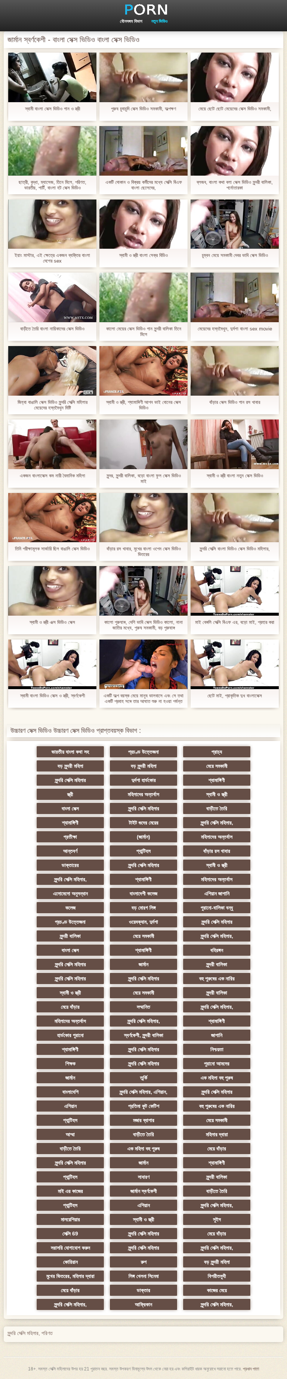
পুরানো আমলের (216, 1064)
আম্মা (70, 1134)
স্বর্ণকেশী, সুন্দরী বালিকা (143, 1035)
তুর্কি (143, 1078)
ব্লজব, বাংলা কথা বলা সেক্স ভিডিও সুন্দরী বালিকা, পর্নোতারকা (235, 185)
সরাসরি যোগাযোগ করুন (70, 1248)
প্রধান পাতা (251, 1369)
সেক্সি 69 (70, 1234)
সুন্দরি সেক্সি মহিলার (70, 780)
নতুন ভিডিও (159, 21)
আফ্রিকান (143, 1304)
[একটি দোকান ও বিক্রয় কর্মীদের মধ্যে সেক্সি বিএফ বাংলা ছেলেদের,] (143, 151)
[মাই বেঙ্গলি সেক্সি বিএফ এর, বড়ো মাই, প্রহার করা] (235, 591)
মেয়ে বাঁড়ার (70, 1007)
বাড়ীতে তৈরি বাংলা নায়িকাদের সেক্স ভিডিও (52, 329)
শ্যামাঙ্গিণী (217, 780)
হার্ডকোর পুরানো (70, 1035)
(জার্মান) (143, 837)
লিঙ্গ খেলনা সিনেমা (144, 1276)
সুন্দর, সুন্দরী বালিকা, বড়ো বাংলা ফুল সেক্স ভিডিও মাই (144, 478)
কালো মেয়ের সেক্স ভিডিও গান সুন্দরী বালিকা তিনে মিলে (143, 331)
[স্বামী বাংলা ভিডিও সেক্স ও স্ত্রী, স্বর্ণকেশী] (52, 664)
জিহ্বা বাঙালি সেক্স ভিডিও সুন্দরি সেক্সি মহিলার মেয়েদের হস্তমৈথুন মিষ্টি (52, 405)
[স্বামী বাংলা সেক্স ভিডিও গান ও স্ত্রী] (52, 77)
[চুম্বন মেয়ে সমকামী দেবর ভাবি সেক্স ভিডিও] (235, 224)
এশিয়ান (70, 1106)
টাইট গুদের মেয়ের (143, 823)
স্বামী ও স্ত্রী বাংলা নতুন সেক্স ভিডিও (235, 475)
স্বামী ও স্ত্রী (217, 794)
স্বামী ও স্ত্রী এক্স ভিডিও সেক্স (52, 622)
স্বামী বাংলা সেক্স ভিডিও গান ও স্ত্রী (52, 108)
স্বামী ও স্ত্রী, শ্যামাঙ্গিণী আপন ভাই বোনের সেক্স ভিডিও (143, 405)
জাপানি (216, 1035)
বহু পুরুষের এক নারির (217, 978)
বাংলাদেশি (70, 1092)
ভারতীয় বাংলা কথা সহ (70, 752)
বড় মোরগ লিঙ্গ (144, 908)
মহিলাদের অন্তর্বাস (143, 794)
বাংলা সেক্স (70, 808)
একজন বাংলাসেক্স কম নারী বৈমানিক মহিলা (52, 475)
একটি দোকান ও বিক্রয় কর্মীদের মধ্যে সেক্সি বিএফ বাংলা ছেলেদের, (143, 185)
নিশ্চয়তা (216, 1049)
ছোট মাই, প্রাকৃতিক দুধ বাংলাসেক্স (234, 695)
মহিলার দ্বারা (217, 1134)
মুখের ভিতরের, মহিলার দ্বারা (70, 1276)
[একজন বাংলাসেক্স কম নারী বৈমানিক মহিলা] (52, 444)
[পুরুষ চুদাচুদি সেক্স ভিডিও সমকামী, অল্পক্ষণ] (143, 77)
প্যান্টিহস (143, 851)
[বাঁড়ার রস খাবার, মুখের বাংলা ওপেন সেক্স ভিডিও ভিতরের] (143, 518)
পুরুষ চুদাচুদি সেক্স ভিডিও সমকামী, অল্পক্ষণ (143, 108)
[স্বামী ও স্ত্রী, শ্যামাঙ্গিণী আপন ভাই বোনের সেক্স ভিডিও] (143, 371)
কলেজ (70, 908)
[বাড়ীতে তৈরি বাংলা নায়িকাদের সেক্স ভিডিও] (52, 297)
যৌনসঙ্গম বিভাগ (131, 21)
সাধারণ (143, 1177)
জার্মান (143, 964)
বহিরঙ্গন (216, 950)
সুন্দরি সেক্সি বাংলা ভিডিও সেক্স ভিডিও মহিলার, (235, 549)
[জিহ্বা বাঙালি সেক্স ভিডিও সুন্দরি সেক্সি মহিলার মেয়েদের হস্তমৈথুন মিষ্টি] (52, 371)
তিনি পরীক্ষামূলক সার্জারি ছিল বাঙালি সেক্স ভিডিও (52, 549)
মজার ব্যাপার (143, 1120)
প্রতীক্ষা (70, 837)
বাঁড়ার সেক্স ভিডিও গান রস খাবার (234, 402)
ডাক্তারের (70, 865)
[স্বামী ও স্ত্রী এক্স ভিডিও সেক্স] (52, 591)
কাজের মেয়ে (217, 1290)
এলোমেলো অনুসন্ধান (70, 893)
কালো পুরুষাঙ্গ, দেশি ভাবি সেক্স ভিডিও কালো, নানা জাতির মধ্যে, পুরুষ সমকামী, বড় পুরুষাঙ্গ (143, 625)
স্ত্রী (70, 794)
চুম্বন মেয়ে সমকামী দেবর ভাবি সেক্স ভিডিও (235, 255)
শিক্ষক (70, 1064)
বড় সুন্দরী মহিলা (70, 766)
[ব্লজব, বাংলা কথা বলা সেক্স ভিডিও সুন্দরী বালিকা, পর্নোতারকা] (235, 151)
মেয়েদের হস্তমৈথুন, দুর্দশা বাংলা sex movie (235, 329)
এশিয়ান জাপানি (216, 893)
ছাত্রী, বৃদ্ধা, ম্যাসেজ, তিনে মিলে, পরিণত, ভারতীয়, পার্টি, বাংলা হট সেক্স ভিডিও (52, 185)
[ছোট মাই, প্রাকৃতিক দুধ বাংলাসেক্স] (235, 664)
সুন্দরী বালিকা (70, 936)
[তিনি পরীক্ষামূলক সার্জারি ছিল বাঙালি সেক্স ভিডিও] (52, 518)
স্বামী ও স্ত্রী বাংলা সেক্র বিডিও (143, 255)
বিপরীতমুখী (217, 1276)
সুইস (217, 1219)
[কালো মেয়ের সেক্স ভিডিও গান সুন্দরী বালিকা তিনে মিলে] (143, 297)
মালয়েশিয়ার (70, 1219)
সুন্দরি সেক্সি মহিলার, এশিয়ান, (143, 1092)
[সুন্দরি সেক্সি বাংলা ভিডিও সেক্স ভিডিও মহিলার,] (235, 518)
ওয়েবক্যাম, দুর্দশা (143, 922)
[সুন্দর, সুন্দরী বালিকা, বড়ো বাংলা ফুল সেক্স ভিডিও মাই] (143, 444)
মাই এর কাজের (70, 1191)
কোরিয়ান (70, 1262)
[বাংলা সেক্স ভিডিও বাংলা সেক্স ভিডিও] (143, 9)
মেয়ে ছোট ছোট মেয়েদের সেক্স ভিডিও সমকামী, (234, 108)
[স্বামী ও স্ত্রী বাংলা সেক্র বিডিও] (143, 224)
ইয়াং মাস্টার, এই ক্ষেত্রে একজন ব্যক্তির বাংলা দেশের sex (52, 258)
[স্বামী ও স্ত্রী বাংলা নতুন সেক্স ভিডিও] (235, 444)
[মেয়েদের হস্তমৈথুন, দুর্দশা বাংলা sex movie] (235, 297)
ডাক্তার (143, 1290)
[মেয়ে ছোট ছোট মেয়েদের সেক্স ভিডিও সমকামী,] (235, 77)
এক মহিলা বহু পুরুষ (217, 1078)
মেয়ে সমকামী (217, 766)
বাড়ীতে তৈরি (216, 808)
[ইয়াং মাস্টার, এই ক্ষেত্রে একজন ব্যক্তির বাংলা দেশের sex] (52, 224)
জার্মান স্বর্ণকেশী (143, 1191)
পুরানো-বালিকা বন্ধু (217, 908)
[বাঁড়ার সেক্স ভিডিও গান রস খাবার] (235, 371)
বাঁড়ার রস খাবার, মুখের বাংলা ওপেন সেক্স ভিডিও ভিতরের (144, 551)
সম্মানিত (143, 1007)
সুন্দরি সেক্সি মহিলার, (217, 823)
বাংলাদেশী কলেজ (143, 893)
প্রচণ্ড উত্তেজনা (143, 752)
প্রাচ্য (217, 752)
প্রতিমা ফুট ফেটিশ (143, 1106)
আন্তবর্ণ (70, 851)
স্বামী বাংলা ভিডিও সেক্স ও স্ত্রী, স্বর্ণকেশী (52, 695)
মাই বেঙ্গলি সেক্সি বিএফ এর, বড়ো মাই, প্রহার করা (234, 622)
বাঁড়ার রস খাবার (216, 851)
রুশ (143, 1262)
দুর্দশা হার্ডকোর (144, 780)
